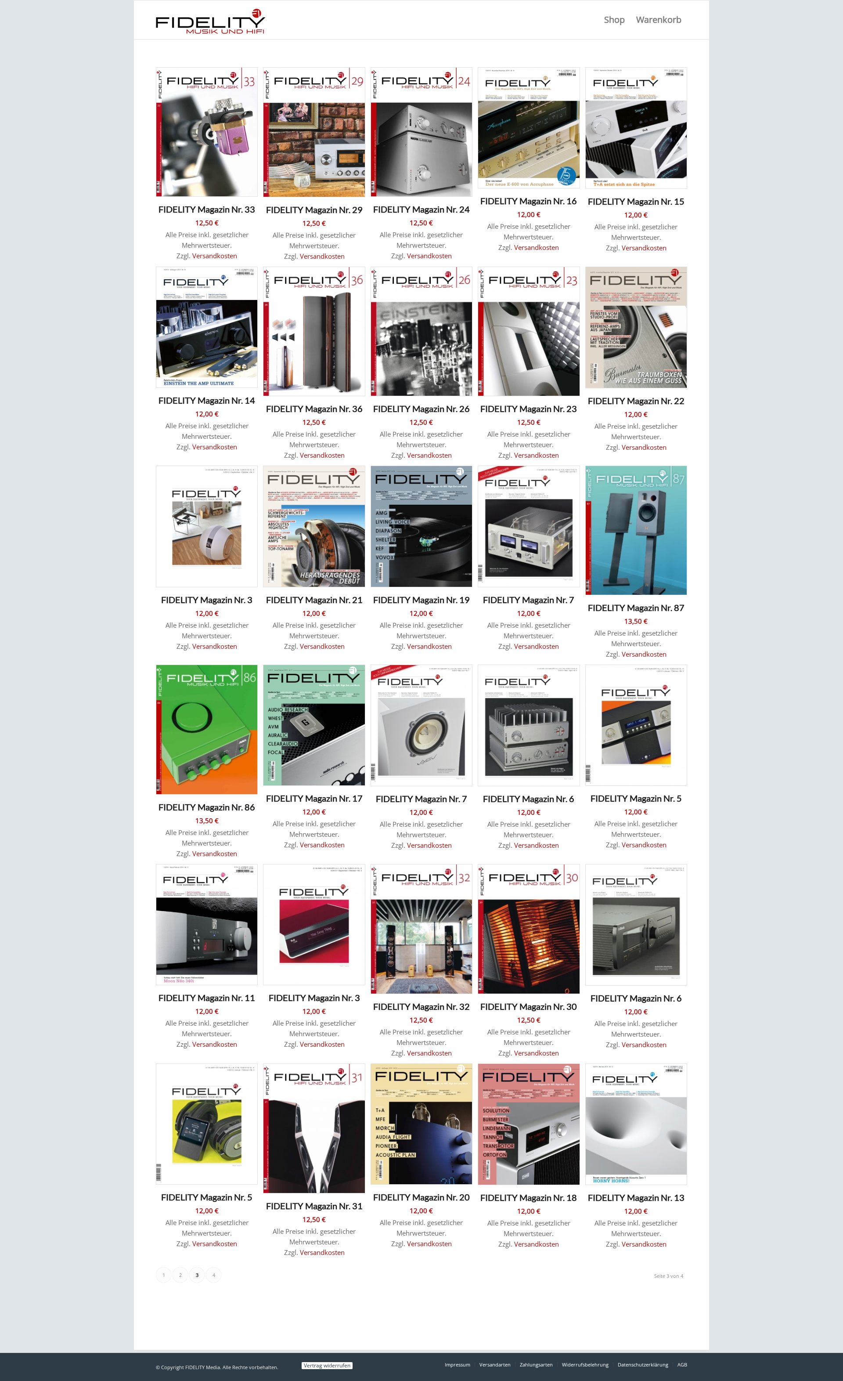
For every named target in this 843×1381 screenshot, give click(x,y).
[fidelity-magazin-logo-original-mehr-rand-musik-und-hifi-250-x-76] (211, 19)
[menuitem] (614, 19)
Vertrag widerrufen (327, 1365)
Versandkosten (214, 255)
